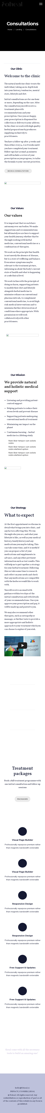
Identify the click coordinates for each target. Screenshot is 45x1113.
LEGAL (32, 1091)
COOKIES (23, 1091)
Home (10, 29)
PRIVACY (14, 1091)
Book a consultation (18, 171)
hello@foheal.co (22, 1088)
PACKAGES (22, 799)
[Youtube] (24, 1083)
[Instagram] (20, 1083)
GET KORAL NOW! (22, 1062)
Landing (19, 29)
